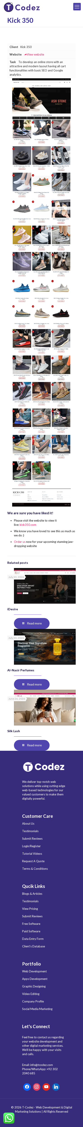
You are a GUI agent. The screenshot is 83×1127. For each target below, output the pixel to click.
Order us (19, 541)
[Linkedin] (56, 1087)
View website (35, 54)
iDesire (12, 609)
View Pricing (30, 908)
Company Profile (33, 1001)
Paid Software (31, 931)
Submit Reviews (32, 838)
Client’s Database (33, 946)
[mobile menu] (77, 6)
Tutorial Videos (32, 853)
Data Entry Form (33, 939)
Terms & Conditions (35, 868)
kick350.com (28, 524)
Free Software (31, 923)
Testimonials (30, 831)
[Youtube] (46, 1087)
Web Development (34, 971)
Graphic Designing (34, 986)
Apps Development (34, 979)
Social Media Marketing (37, 1009)
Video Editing (30, 994)
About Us (28, 823)
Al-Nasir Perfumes (20, 670)
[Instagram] (37, 1087)
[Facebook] (27, 1087)
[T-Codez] (22, 6)
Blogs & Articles (32, 893)
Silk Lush (13, 731)
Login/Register (31, 846)
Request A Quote (33, 861)
